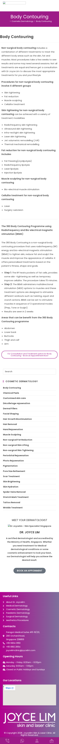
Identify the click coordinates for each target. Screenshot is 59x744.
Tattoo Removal (11, 502)
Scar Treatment (11, 476)
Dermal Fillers (10, 408)
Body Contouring (44, 21)
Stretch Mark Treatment (16, 497)
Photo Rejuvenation (13, 460)
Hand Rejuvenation (13, 429)
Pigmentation (10, 465)
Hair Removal (10, 424)
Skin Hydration (10, 486)
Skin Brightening (11, 481)
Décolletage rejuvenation (16, 403)
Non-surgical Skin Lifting (16, 445)
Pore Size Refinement (14, 471)
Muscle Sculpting (12, 434)
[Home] (8, 21)
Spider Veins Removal (14, 491)
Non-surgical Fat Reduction (17, 439)
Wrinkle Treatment (13, 507)
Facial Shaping (11, 413)
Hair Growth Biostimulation (17, 419)
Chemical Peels (11, 393)
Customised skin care (14, 398)
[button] (54, 5)
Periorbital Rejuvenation (16, 455)
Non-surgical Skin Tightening (18, 450)
